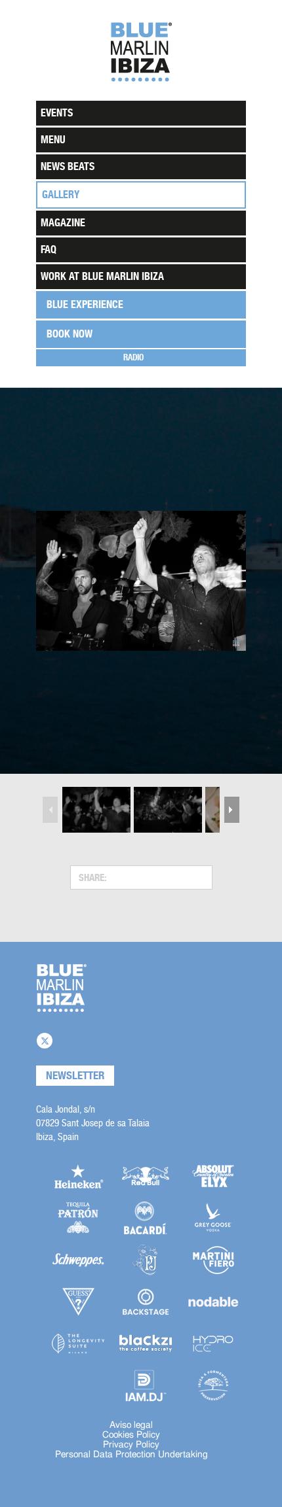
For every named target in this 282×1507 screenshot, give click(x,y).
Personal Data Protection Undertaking (131, 1454)
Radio (133, 357)
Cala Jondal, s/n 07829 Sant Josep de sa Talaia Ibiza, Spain (93, 1122)
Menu (53, 139)
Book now (69, 334)
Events (57, 113)
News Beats (67, 166)
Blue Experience (85, 304)
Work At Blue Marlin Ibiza (102, 276)
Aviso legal (131, 1425)
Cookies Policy (131, 1435)
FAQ (48, 249)
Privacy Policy (131, 1444)
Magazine (63, 223)
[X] (44, 1040)
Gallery (60, 194)
